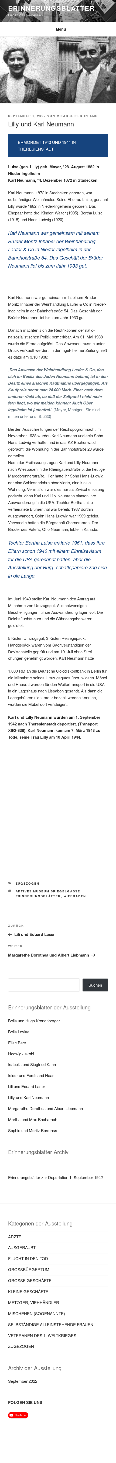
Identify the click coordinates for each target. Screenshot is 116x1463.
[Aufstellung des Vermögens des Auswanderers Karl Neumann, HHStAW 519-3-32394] (83, 765)
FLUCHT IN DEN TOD (28, 1258)
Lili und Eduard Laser (26, 1086)
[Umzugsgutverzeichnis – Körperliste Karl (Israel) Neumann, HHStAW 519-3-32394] (83, 802)
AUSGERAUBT (22, 1247)
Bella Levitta (18, 1031)
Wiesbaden (75, 896)
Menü (61, 29)
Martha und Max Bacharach (32, 1119)
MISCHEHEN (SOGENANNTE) (36, 1313)
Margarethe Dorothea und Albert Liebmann (45, 1108)
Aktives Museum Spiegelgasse (48, 891)
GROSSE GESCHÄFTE (30, 1280)
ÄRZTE (14, 1236)
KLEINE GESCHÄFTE (28, 1291)
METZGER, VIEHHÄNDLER (33, 1302)
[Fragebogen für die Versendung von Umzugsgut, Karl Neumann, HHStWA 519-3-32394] (33, 839)
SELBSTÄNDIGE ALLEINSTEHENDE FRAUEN (50, 1324)
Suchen (95, 985)
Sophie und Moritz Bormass (32, 1130)
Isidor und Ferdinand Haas (31, 1075)
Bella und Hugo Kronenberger (34, 1020)
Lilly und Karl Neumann (28, 1097)
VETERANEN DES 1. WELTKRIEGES (42, 1335)
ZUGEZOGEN (28, 883)
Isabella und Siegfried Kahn (32, 1064)
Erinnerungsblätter (51, 8)
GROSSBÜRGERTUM (28, 1269)
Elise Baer (17, 1042)
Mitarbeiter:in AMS (77, 116)
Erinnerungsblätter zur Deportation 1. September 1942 (55, 1177)
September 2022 (22, 1381)
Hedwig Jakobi (21, 1053)
